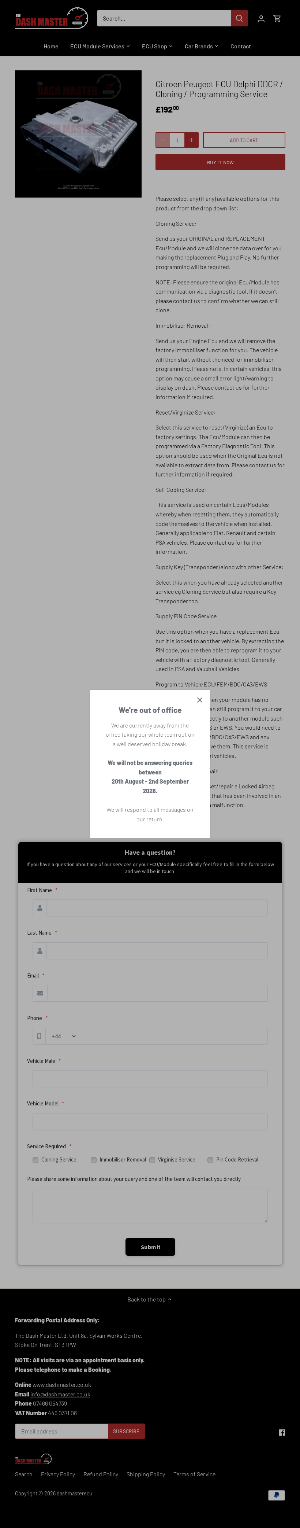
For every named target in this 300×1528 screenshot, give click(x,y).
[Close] (200, 700)
